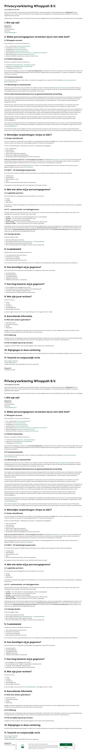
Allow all (66, 744)
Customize (65, 747)
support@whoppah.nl (11, 32)
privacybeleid (29, 167)
